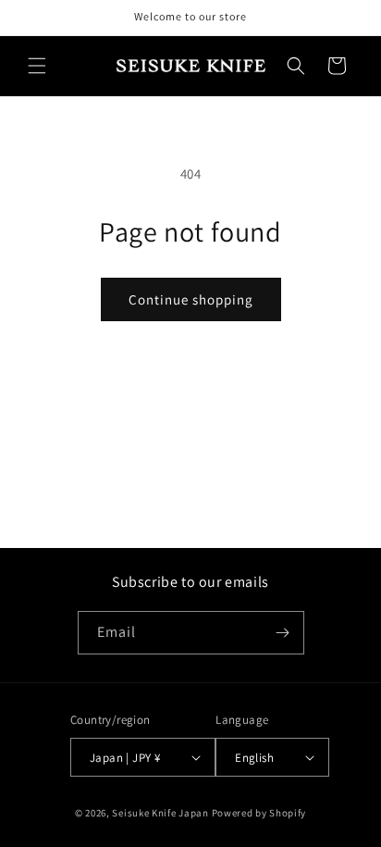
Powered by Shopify (259, 812)
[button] (37, 65)
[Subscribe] (283, 632)
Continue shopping (191, 299)
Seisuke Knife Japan (160, 812)
